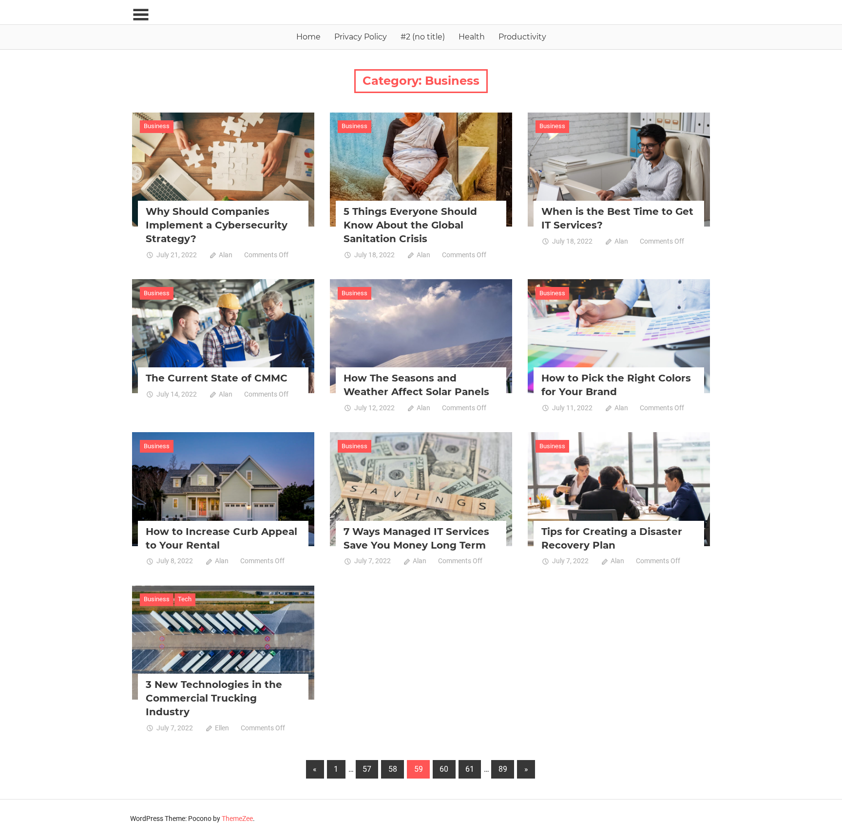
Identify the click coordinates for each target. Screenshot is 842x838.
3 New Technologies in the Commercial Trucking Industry (214, 698)
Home (308, 36)
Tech (184, 599)
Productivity (522, 36)
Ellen (222, 728)
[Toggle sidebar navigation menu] (141, 15)
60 (444, 769)
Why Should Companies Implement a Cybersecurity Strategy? (216, 225)
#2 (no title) (423, 36)
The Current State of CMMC (216, 378)
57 (367, 769)
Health (472, 36)
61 (469, 769)
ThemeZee (237, 818)
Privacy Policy (360, 36)
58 (392, 769)
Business (157, 126)
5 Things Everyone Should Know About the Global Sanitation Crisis (410, 225)
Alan (225, 255)
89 (502, 769)
